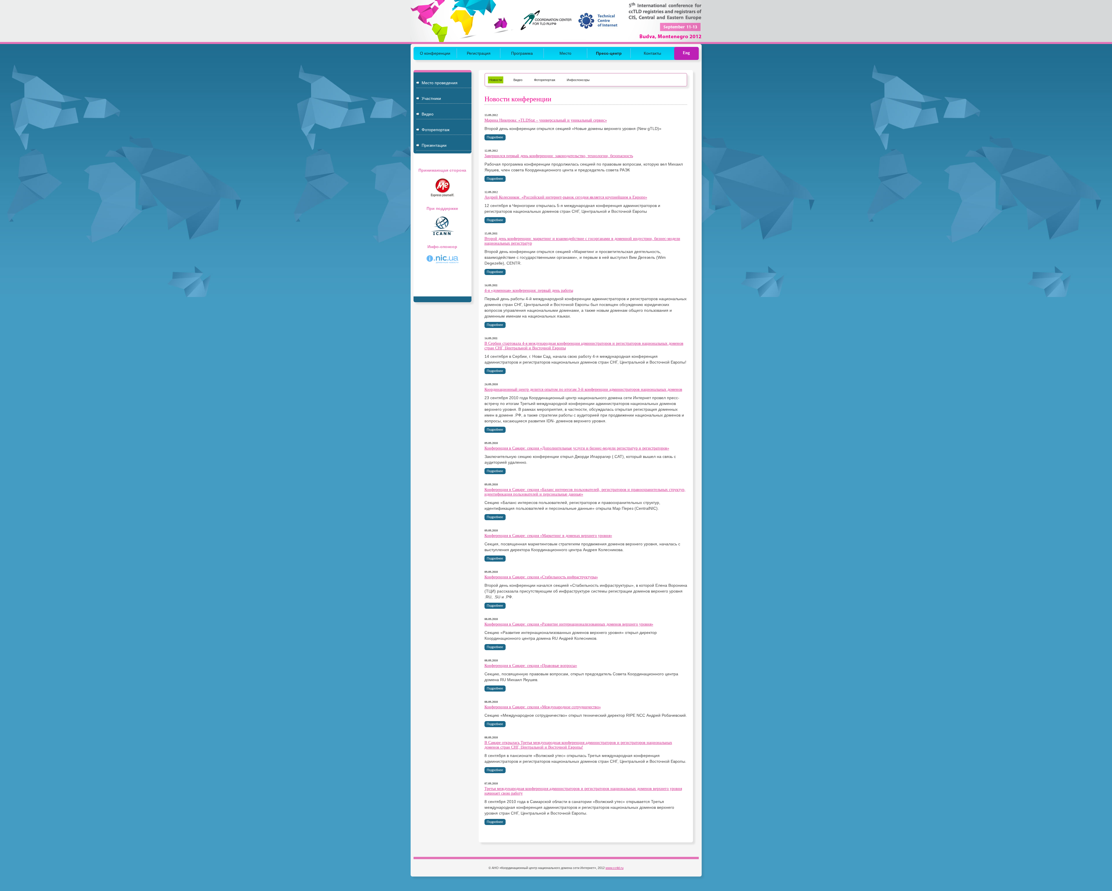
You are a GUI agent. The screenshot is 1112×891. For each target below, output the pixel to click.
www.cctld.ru (614, 868)
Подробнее (495, 137)
